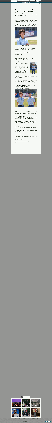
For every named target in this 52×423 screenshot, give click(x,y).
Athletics (16, 142)
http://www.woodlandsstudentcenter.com (17, 420)
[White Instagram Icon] (38, 1)
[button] (39, 3)
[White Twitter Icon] (37, 1)
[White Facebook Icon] (36, 1)
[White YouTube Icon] (39, 1)
